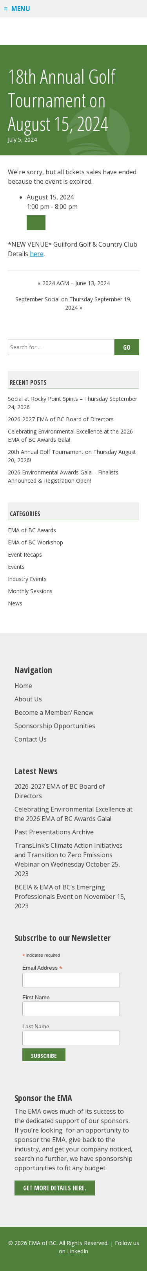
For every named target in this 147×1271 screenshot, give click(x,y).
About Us (28, 699)
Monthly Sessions (30, 591)
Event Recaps (25, 554)
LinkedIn (77, 1251)
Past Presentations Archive (54, 832)
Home (23, 685)
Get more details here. (54, 1188)
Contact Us (31, 739)
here (37, 253)
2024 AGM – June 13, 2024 (76, 283)
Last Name (35, 1026)
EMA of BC (73, 31)
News (15, 603)
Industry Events (27, 579)
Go (127, 347)
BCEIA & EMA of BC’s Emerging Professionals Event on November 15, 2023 (70, 896)
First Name (36, 997)
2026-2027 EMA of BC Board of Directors (61, 419)
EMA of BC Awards (32, 530)
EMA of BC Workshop (35, 542)
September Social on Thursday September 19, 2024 (73, 303)
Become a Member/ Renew (54, 712)
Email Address (42, 968)
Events (16, 566)
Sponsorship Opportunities (55, 725)
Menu (20, 8)
